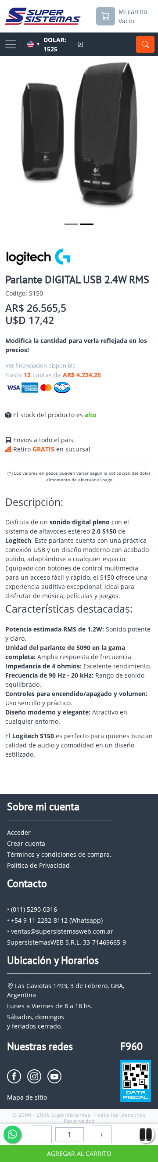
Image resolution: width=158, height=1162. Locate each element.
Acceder (19, 832)
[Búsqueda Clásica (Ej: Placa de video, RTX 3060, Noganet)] (145, 44)
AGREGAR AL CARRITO (79, 1153)
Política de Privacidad (38, 865)
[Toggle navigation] (11, 44)
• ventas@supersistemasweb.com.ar (60, 931)
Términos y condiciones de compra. (59, 854)
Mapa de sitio (27, 1097)
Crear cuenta (26, 843)
